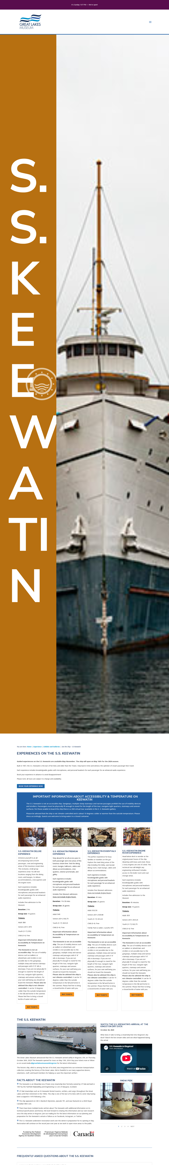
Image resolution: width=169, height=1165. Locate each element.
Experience (37, 747)
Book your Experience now (31, 786)
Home (29, 747)
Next (132, 1126)
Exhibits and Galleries (51, 747)
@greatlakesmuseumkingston (44, 1063)
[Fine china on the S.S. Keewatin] (126, 1119)
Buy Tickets (32, 1007)
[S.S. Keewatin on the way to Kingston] (56, 1054)
